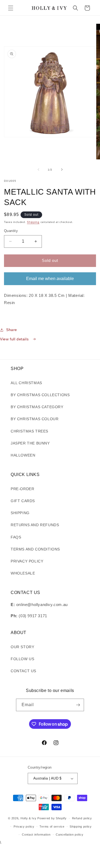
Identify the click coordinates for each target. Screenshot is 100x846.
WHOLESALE (23, 573)
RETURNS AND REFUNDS (35, 525)
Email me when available (50, 278)
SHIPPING (20, 513)
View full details (15, 339)
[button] (11, 8)
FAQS (16, 537)
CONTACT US (23, 671)
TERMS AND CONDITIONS (35, 549)
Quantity (11, 231)
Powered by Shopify (52, 818)
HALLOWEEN (23, 455)
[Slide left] (38, 169)
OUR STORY (22, 647)
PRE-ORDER (22, 489)
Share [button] (11, 330)
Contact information (36, 834)
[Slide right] (62, 169)
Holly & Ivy (29, 818)
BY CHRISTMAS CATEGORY (37, 407)
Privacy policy (24, 826)
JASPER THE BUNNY (30, 443)
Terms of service (51, 826)
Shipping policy (81, 826)
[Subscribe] (78, 705)
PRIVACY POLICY (27, 561)
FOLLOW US (22, 659)
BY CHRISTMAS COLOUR (34, 419)
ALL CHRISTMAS (26, 383)
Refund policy (82, 818)
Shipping (33, 222)
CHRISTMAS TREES (29, 431)
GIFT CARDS (23, 501)
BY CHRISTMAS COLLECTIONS (40, 395)
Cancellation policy (69, 834)
